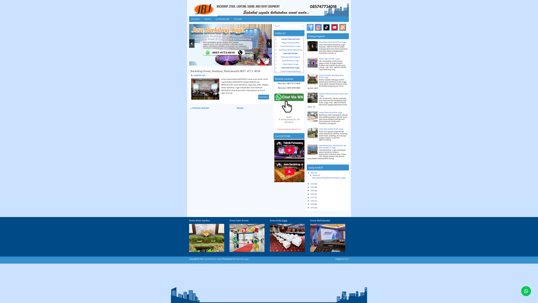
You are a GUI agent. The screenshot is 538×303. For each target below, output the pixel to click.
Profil (208, 19)
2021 (312, 197)
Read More (263, 97)
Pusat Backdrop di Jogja (290, 46)
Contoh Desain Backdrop (290, 71)
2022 (312, 194)
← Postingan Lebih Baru (199, 108)
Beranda (195, 19)
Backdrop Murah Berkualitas (290, 50)
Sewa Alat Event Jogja (290, 68)
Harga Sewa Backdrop (290, 43)
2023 (312, 191)
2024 (312, 187)
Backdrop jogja (199, 75)
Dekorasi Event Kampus (290, 57)
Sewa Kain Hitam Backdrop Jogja (332, 42)
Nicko (346, 259)
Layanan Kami (222, 19)
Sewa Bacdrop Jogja (290, 60)
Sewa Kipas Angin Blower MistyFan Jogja (328, 178)
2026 (312, 173)
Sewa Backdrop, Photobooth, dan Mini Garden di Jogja (332, 146)
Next (269, 43)
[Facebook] (311, 31)
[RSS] (343, 31)
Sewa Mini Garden (290, 53)
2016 (312, 208)
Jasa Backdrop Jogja (212, 259)
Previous (191, 43)
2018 (312, 204)
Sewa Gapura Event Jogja (329, 59)
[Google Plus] (327, 31)
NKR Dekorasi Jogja (240, 259)
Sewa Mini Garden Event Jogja (331, 129)
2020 (312, 201)
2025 (312, 184)
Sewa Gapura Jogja (290, 64)
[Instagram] (319, 31)
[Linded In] (335, 31)
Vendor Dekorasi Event (290, 39)
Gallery (238, 19)
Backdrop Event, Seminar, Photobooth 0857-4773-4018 (225, 71)
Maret (315, 175)
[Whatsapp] (528, 293)
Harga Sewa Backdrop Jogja (330, 112)
